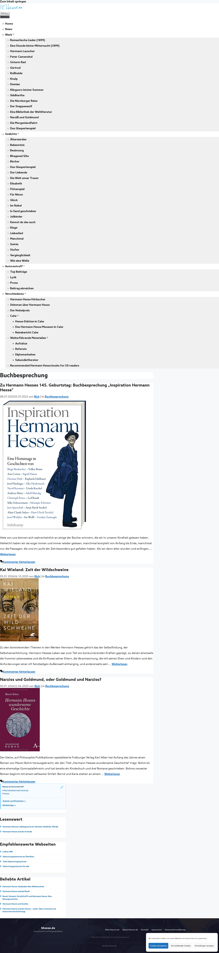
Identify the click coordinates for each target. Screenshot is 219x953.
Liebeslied (16, 233)
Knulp (14, 79)
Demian (15, 84)
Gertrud (15, 68)
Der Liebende (18, 172)
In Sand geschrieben (23, 211)
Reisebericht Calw (26, 332)
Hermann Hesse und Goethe (15, 904)
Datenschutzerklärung (175, 930)
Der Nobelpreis (20, 310)
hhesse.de (48, 928)
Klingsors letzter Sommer (27, 90)
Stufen (14, 249)
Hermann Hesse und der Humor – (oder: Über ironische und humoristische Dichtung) (29, 910)
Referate (21, 349)
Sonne (6, 794)
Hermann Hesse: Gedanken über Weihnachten (23, 886)
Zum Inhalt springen (13, 1)
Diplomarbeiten (25, 354)
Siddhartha (17, 95)
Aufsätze (21, 343)
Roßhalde (16, 73)
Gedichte (11, 134)
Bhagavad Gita (19, 156)
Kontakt (145, 930)
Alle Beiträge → (9, 805)
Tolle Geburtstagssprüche (14, 861)
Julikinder (16, 216)
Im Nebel (16, 205)
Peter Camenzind (21, 57)
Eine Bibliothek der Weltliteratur (31, 112)
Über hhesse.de (112, 930)
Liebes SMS (8, 852)
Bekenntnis (17, 145)
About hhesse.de (130, 930)
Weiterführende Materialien (28, 338)
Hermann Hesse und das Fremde (17, 832)
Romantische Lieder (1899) (27, 40)
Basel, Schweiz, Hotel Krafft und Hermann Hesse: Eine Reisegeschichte (27, 897)
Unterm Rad (18, 62)
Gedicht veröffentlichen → (14, 801)
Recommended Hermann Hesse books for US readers (44, 365)
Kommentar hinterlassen (19, 562)
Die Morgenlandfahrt (23, 123)
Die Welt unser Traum (24, 178)
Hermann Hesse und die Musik (16, 891)
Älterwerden (18, 139)
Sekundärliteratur (26, 360)
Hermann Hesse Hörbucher (27, 299)
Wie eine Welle (19, 261)
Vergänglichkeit (20, 255)
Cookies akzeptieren (158, 946)
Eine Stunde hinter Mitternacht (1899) (35, 46)
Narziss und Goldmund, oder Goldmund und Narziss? (50, 679)
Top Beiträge (18, 272)
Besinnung (17, 150)
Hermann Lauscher (22, 51)
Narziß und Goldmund (24, 117)
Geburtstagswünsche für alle (16, 866)
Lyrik (13, 277)
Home (9, 23)
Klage (13, 227)
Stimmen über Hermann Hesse (30, 305)
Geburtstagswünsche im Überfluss (18, 857)
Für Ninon (16, 194)
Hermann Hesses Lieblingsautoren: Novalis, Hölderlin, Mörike (30, 827)
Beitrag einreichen (22, 288)
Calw (13, 316)
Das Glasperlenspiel (23, 128)
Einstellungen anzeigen (204, 946)
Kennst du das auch (22, 222)
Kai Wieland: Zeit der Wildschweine (34, 570)
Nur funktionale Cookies (181, 946)
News (8, 29)
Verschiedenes (14, 294)
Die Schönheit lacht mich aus (16, 790)
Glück (14, 200)
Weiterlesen (8, 554)
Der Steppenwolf (21, 106)
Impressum (157, 930)
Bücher (14, 161)
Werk (8, 35)
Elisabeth (16, 183)
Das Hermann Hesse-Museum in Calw (39, 327)
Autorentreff (14, 266)
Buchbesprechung (56, 396)
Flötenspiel (17, 189)
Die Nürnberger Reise (24, 101)
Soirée (14, 244)
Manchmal (17, 238)
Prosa (14, 283)
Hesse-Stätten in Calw (29, 321)
